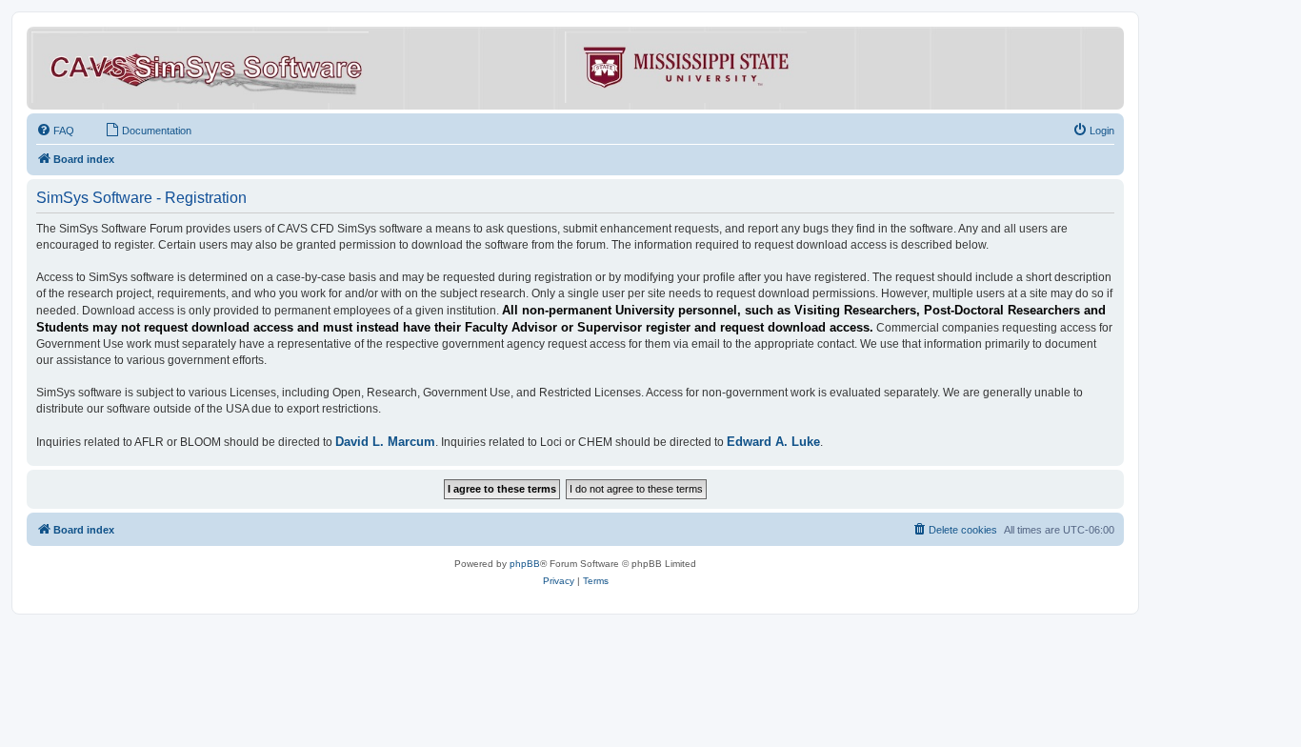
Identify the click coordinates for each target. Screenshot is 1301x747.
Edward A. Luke (773, 441)
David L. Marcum (385, 441)
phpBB (525, 563)
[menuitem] (55, 130)
